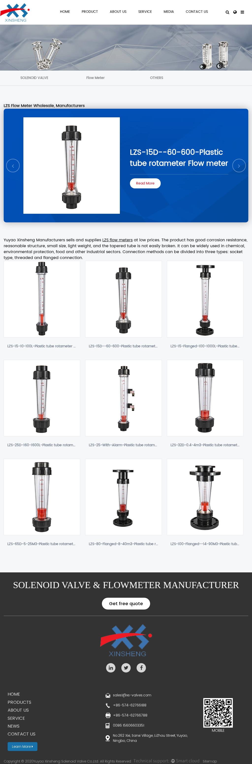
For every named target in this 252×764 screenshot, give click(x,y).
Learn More (22, 746)
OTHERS (156, 78)
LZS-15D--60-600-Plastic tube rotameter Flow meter (179, 158)
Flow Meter (95, 78)
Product (90, 12)
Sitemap (210, 761)
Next (239, 165)
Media (169, 12)
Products (19, 702)
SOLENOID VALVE (34, 78)
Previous (13, 165)
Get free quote (126, 603)
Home (65, 12)
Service (145, 12)
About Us (118, 12)
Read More (145, 183)
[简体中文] (235, 12)
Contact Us (197, 12)
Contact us (21, 734)
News (13, 726)
